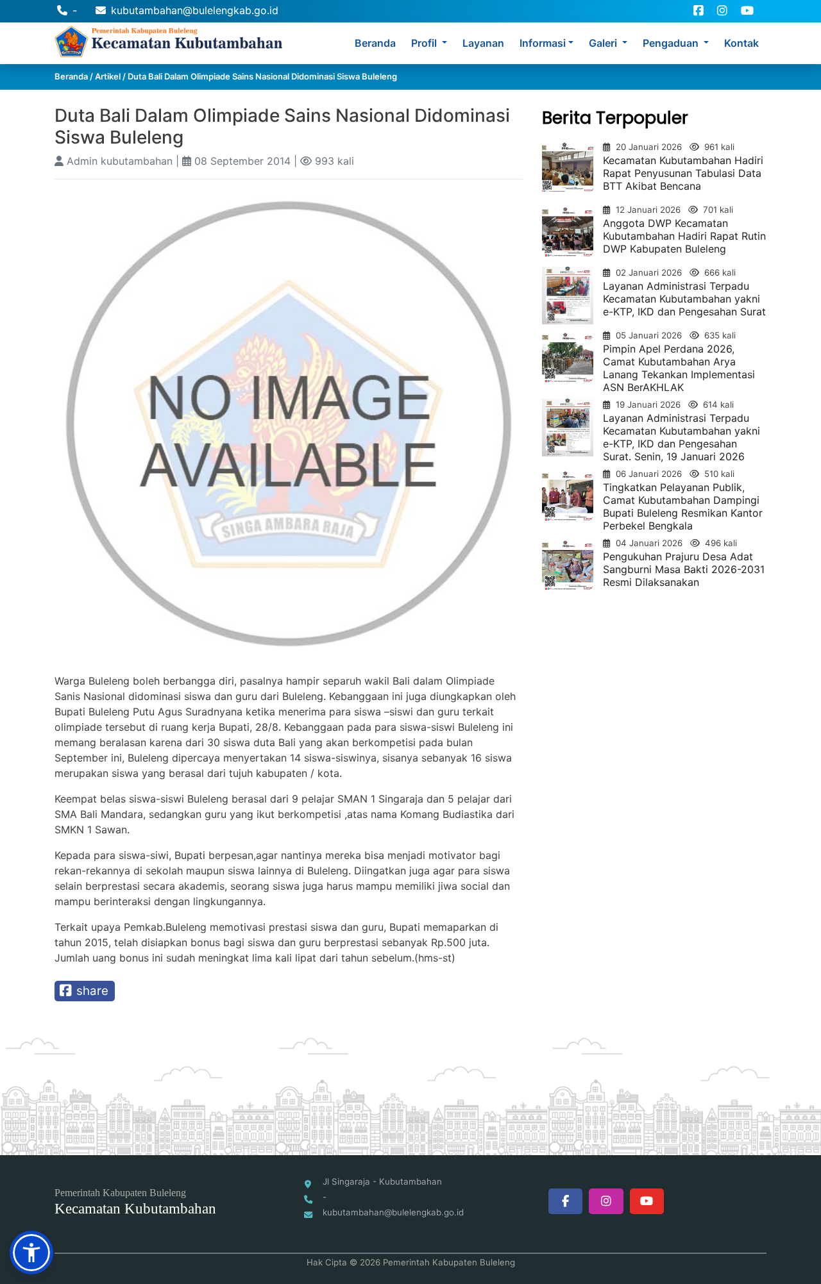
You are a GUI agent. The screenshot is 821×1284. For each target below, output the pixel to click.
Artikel (108, 76)
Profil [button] (425, 43)
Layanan (483, 43)
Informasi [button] (543, 43)
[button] (31, 1252)
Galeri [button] (604, 43)
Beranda (375, 43)
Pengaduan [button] (672, 43)
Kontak (741, 43)
